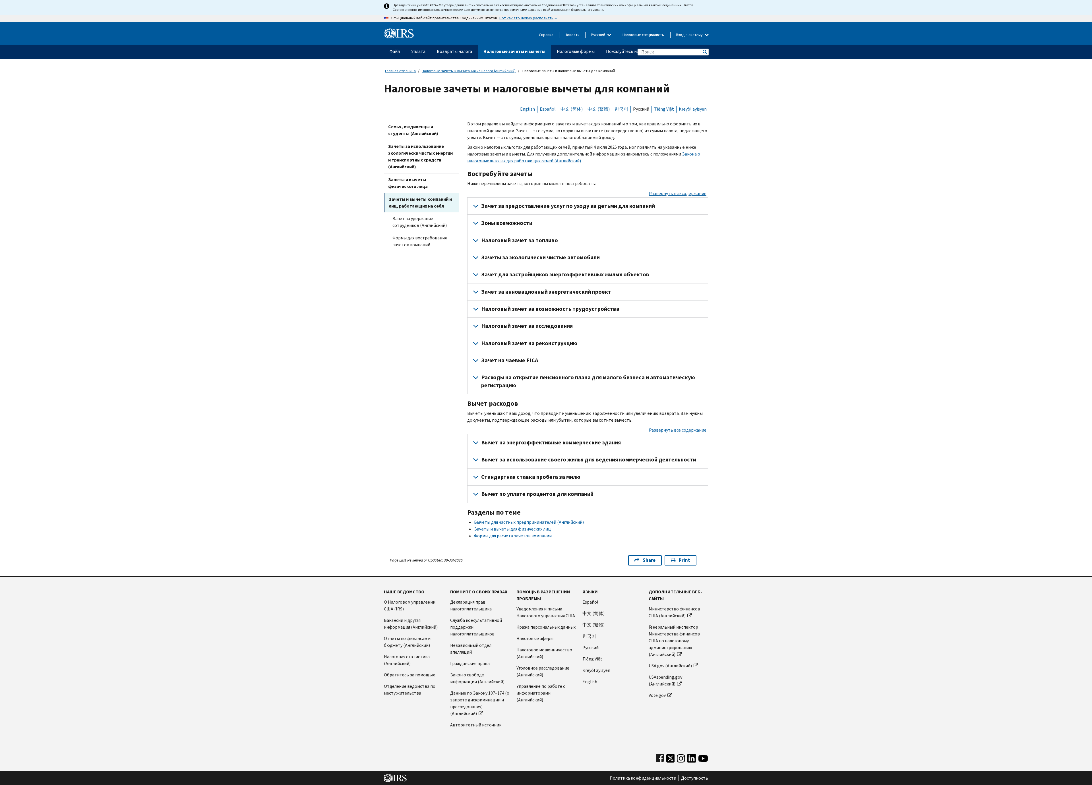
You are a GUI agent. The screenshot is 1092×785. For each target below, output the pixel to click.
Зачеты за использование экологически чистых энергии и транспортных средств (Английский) (420, 156)
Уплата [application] (418, 51)
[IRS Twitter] (670, 757)
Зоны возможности (506, 223)
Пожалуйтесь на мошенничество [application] (639, 51)
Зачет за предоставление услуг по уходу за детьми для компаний (568, 206)
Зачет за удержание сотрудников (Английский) (419, 222)
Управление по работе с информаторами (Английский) (540, 693)
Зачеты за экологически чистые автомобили (540, 257)
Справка (546, 35)
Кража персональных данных (546, 627)
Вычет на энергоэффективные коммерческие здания (551, 442)
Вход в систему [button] (690, 35)
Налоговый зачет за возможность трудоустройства (550, 309)
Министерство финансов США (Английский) (674, 612)
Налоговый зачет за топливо (519, 240)
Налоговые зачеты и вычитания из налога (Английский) (469, 71)
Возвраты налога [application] (454, 51)
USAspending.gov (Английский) (665, 680)
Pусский (590, 648)
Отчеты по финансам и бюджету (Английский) (407, 641)
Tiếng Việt (664, 109)
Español (548, 109)
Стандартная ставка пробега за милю (530, 477)
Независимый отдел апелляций (470, 648)
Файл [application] (395, 51)
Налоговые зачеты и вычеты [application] (514, 51)
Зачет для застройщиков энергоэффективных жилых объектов (565, 274)
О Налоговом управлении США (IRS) (409, 605)
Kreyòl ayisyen (693, 109)
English (527, 109)
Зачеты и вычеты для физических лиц (512, 529)
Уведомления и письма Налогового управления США (545, 612)
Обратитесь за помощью (409, 675)
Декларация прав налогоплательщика (471, 605)
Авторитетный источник (475, 725)
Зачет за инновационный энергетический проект (546, 292)
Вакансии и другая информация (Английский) (411, 623)
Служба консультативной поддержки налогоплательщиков (476, 627)
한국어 (621, 109)
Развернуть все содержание (677, 193)
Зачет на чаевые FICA (509, 360)
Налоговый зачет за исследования (527, 326)
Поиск (704, 51)
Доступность (694, 778)
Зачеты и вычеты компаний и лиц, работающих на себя (420, 202)
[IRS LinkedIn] (691, 757)
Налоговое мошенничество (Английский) (544, 653)
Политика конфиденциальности (643, 778)
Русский (598, 35)
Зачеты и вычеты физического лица (408, 183)
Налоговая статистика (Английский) (407, 660)
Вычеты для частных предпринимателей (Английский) (529, 522)
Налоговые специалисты (643, 35)
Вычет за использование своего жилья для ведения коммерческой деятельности (588, 459)
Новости (572, 35)
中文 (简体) (572, 109)
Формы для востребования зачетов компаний (419, 241)
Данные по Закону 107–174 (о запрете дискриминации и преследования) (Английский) (479, 703)
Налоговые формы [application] (576, 51)
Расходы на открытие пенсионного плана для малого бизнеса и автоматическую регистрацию (588, 381)
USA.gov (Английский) (670, 666)
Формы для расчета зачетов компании (513, 536)
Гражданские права (470, 663)
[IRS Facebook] (660, 757)
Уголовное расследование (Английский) (542, 671)
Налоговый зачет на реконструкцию (529, 343)
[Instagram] (681, 757)
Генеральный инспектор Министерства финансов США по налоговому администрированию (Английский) (674, 640)
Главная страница (400, 71)
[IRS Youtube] (703, 757)
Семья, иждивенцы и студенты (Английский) (413, 130)
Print (684, 560)
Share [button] (649, 560)
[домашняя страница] (399, 31)
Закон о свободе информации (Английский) (477, 678)
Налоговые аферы (534, 638)
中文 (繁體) (599, 109)
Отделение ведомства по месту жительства (409, 689)
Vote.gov (657, 695)
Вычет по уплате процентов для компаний (537, 494)
